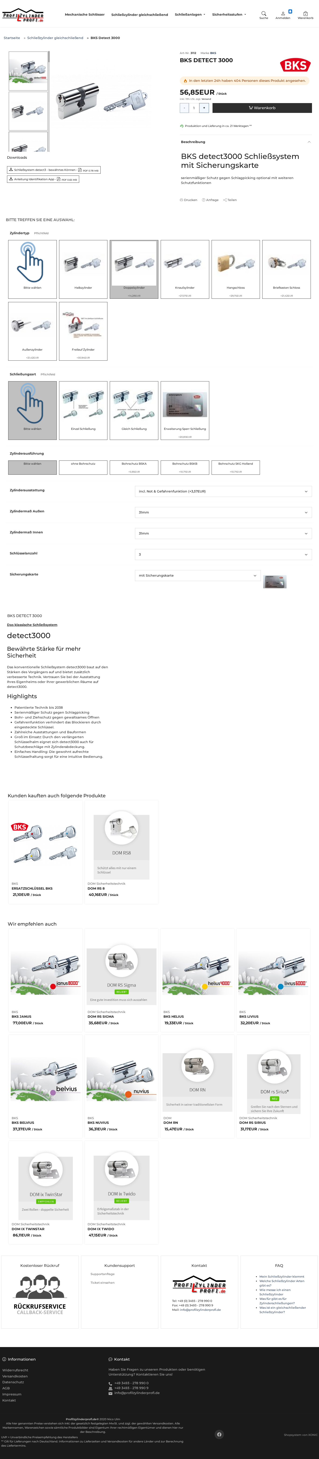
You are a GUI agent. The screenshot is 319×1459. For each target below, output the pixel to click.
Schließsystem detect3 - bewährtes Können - (56, 170)
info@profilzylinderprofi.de (200, 1310)
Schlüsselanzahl (23, 553)
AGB (6, 1388)
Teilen (232, 200)
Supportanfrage (103, 1274)
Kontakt (9, 1400)
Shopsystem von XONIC (301, 1435)
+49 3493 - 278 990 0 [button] (131, 1383)
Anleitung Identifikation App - (45, 179)
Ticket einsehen (103, 1282)
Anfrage (212, 200)
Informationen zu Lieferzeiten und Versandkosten (93, 1441)
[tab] (26, 616)
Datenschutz (13, 1382)
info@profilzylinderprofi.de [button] (137, 1393)
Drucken (190, 200)
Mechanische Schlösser (85, 14)
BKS (213, 53)
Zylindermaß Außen (27, 511)
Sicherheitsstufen (227, 14)
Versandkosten (15, 1376)
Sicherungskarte (24, 574)
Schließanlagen (188, 14)
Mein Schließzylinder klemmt (281, 1276)
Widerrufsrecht (15, 1370)
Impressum (11, 1394)
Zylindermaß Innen (26, 532)
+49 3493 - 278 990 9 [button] (131, 1388)
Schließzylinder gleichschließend (139, 15)
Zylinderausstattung (27, 490)
